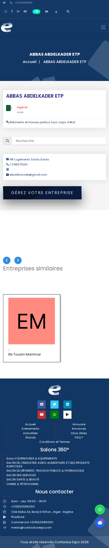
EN (46, 11)
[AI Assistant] (100, 523)
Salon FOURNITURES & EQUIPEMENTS (31, 458)
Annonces (79, 428)
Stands (30, 437)
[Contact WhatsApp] (100, 509)
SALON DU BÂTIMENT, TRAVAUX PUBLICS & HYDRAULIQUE (45, 470)
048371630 (20, 164)
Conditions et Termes (54, 442)
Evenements (30, 428)
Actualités (30, 433)
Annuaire (78, 424)
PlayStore (17, 517)
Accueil (30, 61)
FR (36, 11)
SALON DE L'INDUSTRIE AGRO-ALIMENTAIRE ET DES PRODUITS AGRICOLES (47, 464)
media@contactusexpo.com (31, 527)
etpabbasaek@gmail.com (28, 175)
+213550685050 (23, 3)
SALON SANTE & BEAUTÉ (22, 479)
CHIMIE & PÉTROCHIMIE (22, 484)
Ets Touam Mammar (24, 354)
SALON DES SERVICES (21, 475)
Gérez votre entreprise (42, 193)
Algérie (22, 107)
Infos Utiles (79, 433)
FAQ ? (79, 437)
